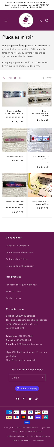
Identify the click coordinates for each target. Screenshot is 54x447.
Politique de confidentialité (17, 436)
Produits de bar (13, 298)
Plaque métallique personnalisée (40, 203)
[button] (6, 20)
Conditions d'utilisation (17, 245)
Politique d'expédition (17, 259)
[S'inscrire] (42, 377)
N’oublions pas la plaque (41, 157)
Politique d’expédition (21, 441)
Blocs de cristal (13, 291)
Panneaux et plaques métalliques (22, 284)
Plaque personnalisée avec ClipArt (40, 113)
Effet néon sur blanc (15, 156)
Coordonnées (38, 441)
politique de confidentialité (19, 252)
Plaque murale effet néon (15, 203)
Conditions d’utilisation (40, 436)
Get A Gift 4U (15, 428)
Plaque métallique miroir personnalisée (14, 112)
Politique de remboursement (20, 265)
